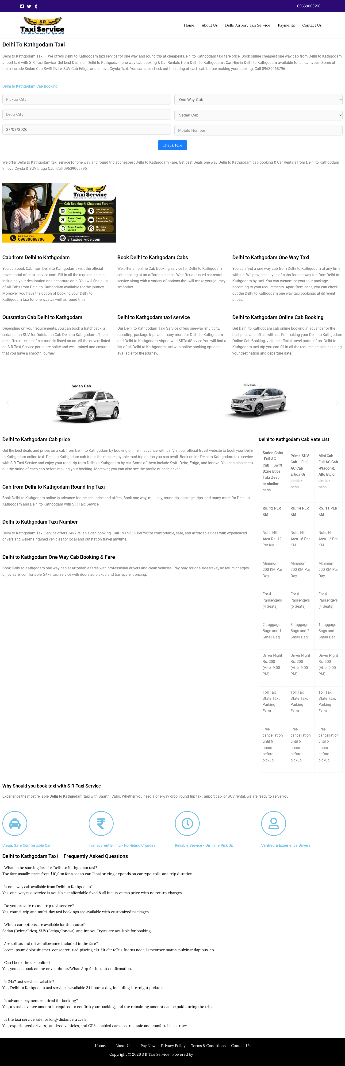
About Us (210, 25)
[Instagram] (36, 6)
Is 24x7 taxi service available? (29, 981)
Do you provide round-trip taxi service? (39, 905)
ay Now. (152, 1045)
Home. (105, 1045)
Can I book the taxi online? (27, 962)
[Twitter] (29, 6)
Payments (286, 25)
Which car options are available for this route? (44, 924)
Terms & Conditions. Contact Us (217, 1045)
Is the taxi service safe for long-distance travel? (45, 1019)
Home (189, 25)
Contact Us (312, 25)
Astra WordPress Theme (215, 1054)
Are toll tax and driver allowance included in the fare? (51, 943)
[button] (308, 5)
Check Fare (172, 145)
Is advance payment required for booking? (41, 1000)
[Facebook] (22, 6)
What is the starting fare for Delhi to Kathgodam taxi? (50, 867)
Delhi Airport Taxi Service (247, 25)
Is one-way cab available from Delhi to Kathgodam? (48, 886)
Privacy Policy (173, 1045)
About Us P (129, 1045)
